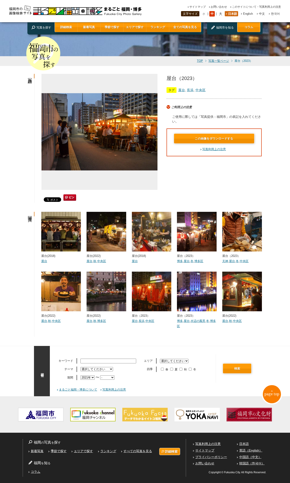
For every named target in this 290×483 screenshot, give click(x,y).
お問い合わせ (219, 6)
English (248, 13)
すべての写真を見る (137, 451)
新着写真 (89, 27)
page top (271, 393)
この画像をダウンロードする (214, 138)
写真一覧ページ (218, 61)
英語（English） (250, 450)
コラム (248, 27)
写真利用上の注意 (214, 149)
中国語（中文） (250, 457)
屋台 (181, 90)
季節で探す (112, 27)
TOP (200, 61)
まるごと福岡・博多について (78, 389)
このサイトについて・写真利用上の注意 (256, 6)
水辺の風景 (198, 321)
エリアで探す (135, 27)
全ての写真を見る (185, 27)
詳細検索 (66, 27)
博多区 (198, 261)
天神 (225, 261)
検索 (237, 368)
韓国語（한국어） (252, 463)
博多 (180, 261)
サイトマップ (197, 6)
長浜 (190, 90)
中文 (262, 13)
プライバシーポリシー (211, 457)
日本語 (232, 13)
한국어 (275, 13)
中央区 (201, 90)
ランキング (157, 27)
